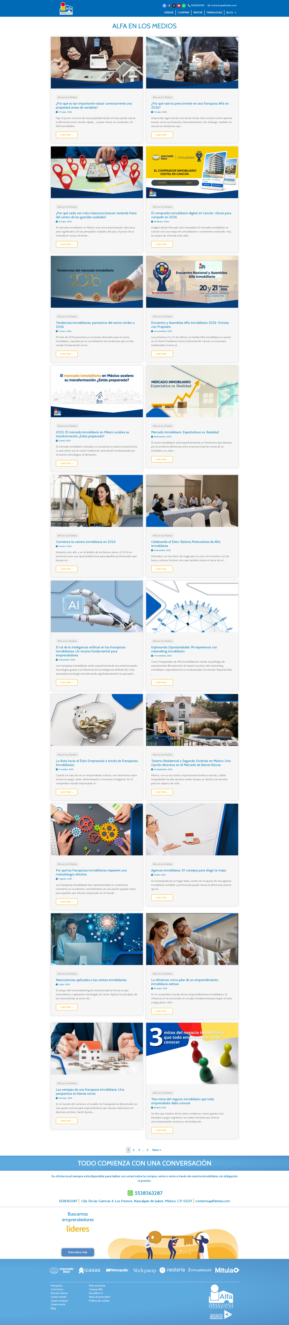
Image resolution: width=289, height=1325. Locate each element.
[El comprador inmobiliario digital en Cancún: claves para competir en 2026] (192, 197)
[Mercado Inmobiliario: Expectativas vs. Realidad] (192, 416)
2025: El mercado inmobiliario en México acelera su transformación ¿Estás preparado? (92, 434)
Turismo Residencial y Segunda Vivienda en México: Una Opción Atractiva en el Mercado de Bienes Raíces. (191, 763)
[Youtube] (179, 6)
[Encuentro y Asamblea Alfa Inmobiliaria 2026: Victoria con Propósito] (192, 307)
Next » (156, 1150)
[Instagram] (174, 6)
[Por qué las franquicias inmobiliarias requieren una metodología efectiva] (97, 854)
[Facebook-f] (169, 6)
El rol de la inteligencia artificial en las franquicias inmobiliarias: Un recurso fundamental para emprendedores (91, 651)
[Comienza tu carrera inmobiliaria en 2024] (97, 526)
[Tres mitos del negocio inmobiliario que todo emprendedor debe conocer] (192, 1083)
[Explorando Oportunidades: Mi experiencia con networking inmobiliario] (192, 631)
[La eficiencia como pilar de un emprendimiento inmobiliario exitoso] (192, 964)
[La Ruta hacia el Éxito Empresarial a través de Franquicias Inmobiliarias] (97, 745)
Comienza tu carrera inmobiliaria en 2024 (85, 542)
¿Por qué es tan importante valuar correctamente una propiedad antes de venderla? (94, 105)
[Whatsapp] (184, 6)
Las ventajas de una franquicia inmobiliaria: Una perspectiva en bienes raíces (90, 1092)
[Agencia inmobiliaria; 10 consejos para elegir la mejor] (192, 854)
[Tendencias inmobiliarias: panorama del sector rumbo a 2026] (97, 307)
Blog (229, 12)
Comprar (183, 12)
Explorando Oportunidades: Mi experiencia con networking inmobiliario (184, 649)
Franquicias (214, 12)
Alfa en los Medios (144, 26)
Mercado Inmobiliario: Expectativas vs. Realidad (185, 432)
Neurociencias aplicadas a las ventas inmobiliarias (91, 980)
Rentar (198, 12)
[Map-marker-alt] (164, 6)
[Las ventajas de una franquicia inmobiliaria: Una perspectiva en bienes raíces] (97, 1073)
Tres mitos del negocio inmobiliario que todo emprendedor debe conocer (182, 1101)
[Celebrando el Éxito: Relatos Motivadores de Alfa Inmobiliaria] (192, 526)
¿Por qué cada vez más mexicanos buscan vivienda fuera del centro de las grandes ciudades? (96, 215)
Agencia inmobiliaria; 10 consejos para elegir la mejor (189, 870)
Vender (168, 12)
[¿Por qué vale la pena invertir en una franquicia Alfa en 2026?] (192, 87)
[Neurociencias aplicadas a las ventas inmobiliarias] (97, 964)
